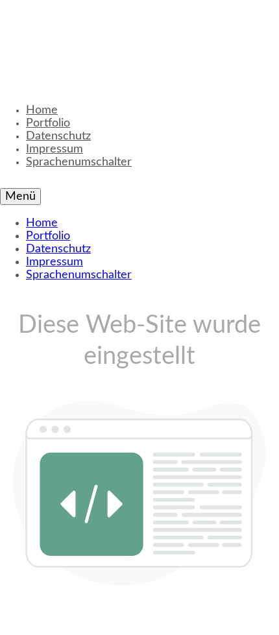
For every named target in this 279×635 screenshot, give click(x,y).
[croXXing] (136, 39)
